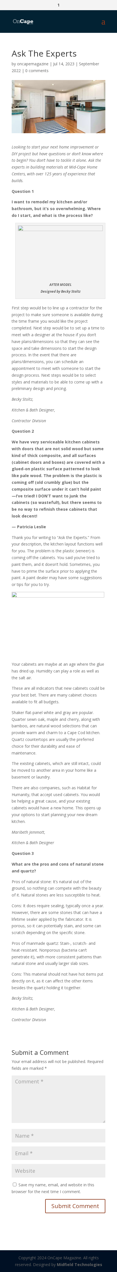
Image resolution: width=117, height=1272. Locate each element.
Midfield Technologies (79, 1264)
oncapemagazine (33, 63)
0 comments (37, 70)
